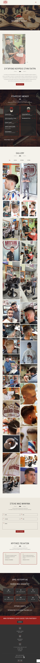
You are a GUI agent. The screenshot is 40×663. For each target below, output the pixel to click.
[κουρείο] (11, 251)
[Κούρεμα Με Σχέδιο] (28, 352)
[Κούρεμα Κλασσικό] (11, 330)
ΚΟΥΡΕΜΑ (22, 160)
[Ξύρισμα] (28, 252)
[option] (11, 558)
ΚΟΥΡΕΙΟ (15, 160)
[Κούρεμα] (11, 280)
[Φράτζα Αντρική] (11, 394)
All (9, 160)
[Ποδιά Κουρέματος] (11, 408)
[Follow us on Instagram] (21, 660)
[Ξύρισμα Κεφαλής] (28, 373)
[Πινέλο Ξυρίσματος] (28, 440)
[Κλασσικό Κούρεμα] (28, 393)
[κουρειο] (28, 181)
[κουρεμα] (11, 181)
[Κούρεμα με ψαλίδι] (11, 426)
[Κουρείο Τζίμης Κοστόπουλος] (28, 460)
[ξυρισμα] (28, 229)
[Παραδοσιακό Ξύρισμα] (11, 311)
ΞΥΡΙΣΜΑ (28, 160)
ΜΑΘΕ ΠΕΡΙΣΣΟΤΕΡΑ (20, 84)
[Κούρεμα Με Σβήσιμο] (28, 313)
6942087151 (20, 640)
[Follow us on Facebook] (18, 660)
